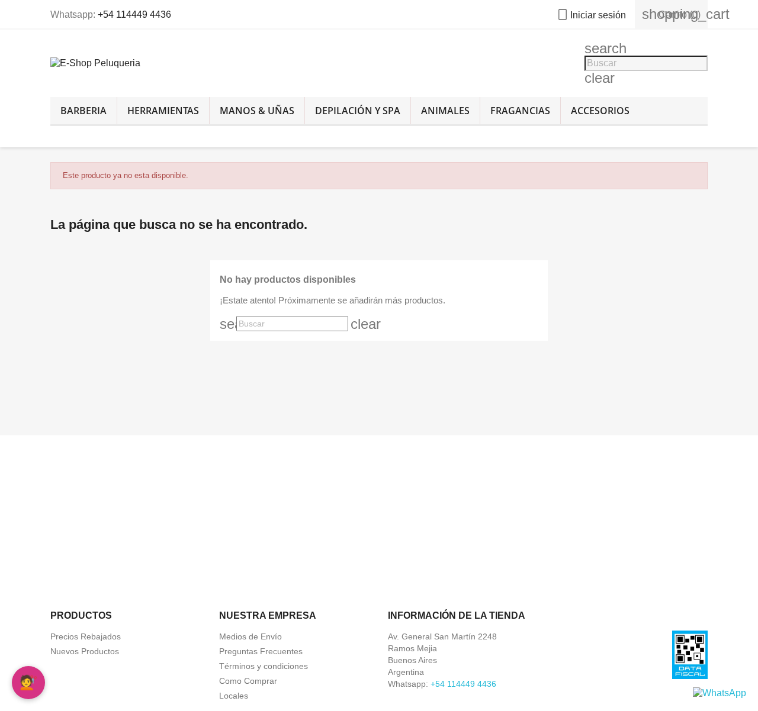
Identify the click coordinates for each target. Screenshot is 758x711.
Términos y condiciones (263, 666)
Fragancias (520, 110)
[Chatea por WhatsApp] (719, 692)
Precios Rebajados (85, 636)
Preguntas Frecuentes (261, 651)
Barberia (83, 110)
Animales (445, 110)
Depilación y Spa (357, 110)
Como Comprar (248, 681)
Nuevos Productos (84, 651)
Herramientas (163, 110)
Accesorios (600, 110)
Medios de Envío (250, 636)
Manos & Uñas (257, 110)
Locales (233, 695)
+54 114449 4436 (134, 14)
